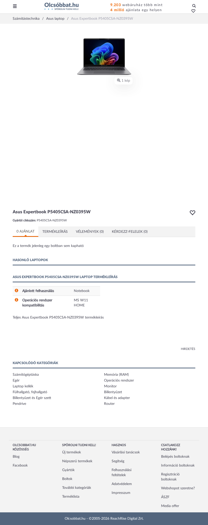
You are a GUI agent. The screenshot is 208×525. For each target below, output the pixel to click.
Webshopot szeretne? (178, 488)
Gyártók (68, 470)
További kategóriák (76, 488)
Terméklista (70, 496)
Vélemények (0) (90, 232)
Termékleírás (55, 232)
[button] (191, 11)
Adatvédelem (122, 484)
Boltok (67, 479)
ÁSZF (165, 497)
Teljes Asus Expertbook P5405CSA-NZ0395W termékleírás (58, 317)
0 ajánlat (25, 231)
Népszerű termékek (77, 461)
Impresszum (121, 493)
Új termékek (71, 452)
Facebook (20, 465)
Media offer (170, 506)
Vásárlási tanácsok (126, 452)
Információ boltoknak (178, 465)
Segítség (118, 461)
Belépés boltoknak (175, 456)
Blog (16, 456)
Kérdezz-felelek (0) (130, 232)
